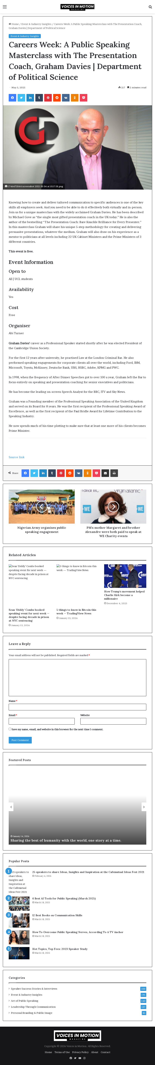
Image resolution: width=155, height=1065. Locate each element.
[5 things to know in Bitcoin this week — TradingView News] (78, 585)
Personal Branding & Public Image (31, 1012)
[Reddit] (57, 98)
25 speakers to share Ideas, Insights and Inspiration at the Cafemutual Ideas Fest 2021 (88, 872)
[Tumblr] (39, 98)
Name (13, 700)
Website (85, 715)
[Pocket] (83, 98)
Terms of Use (62, 1052)
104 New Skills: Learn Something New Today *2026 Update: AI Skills (67, 840)
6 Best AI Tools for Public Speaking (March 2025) (64, 898)
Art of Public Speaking (24, 1000)
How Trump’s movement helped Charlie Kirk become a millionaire (124, 595)
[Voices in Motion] (77, 7)
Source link (16, 457)
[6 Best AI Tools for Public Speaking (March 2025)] (19, 904)
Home (15, 24)
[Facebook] (12, 98)
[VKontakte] (66, 98)
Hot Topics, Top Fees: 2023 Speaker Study (60, 949)
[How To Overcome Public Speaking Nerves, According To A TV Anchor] (19, 937)
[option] (77, 807)
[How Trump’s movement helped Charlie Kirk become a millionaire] (125, 576)
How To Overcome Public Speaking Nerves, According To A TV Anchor (77, 932)
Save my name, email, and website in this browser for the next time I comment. (57, 729)
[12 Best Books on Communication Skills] (19, 920)
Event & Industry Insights (36, 24)
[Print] (114, 473)
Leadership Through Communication (33, 1006)
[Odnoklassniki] (74, 98)
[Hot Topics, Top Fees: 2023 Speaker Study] (19, 954)
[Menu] (5, 8)
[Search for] (150, 8)
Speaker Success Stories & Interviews (34, 988)
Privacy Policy (80, 1052)
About (94, 1052)
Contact (105, 1052)
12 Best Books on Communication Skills (57, 915)
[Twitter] (21, 98)
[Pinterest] (48, 98)
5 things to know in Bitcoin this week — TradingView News (76, 611)
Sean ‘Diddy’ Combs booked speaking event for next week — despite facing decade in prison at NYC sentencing (29, 615)
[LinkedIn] (30, 98)
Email (13, 715)
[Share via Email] (105, 473)
